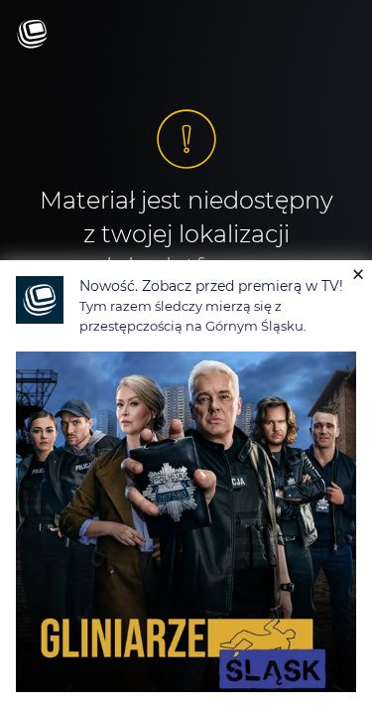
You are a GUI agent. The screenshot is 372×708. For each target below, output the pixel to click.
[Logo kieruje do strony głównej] (32, 35)
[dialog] (186, 484)
